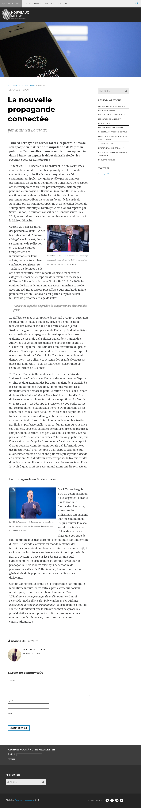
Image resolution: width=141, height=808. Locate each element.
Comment (11, 680)
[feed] (121, 800)
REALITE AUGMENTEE (106, 110)
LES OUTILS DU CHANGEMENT (109, 119)
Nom (10, 701)
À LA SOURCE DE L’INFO (107, 144)
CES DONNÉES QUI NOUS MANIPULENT (113, 106)
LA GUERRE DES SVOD (106, 160)
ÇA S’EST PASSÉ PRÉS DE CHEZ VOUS (112, 132)
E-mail (10, 713)
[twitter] (107, 800)
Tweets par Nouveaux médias (109, 174)
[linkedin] (116, 800)
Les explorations (32, 4)
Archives (49, 4)
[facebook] (112, 800)
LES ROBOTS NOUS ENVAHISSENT (111, 128)
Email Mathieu (33, 654)
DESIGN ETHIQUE (104, 123)
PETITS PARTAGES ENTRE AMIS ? (21, 85)
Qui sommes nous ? (11, 4)
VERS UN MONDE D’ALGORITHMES (111, 115)
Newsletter (63, 4)
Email (12, 754)
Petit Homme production (25, 800)
